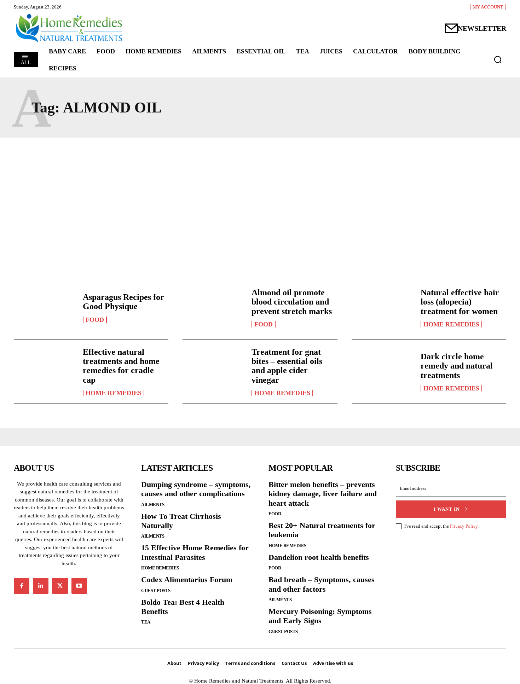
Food (95, 320)
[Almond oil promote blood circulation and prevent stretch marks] (213, 307)
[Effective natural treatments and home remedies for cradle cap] (45, 371)
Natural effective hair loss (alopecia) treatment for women (460, 302)
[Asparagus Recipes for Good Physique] (45, 307)
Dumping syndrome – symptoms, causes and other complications (196, 489)
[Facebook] (21, 585)
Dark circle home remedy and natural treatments (457, 366)
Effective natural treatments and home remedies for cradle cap (121, 365)
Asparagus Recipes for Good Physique (123, 301)
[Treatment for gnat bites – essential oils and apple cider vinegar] (213, 371)
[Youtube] (79, 585)
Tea (145, 622)
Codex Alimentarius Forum (186, 579)
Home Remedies (451, 324)
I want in (447, 509)
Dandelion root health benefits (318, 557)
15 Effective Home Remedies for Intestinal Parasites (195, 552)
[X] (60, 585)
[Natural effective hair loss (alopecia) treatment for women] (383, 307)
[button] (497, 59)
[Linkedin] (40, 585)
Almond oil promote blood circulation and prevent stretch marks (292, 302)
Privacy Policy (464, 526)
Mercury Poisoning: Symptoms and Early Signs (320, 616)
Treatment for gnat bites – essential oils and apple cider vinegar (287, 365)
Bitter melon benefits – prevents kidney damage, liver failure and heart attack (322, 494)
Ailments (152, 504)
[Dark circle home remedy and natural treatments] (383, 371)
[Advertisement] (260, 208)
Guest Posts (156, 590)
